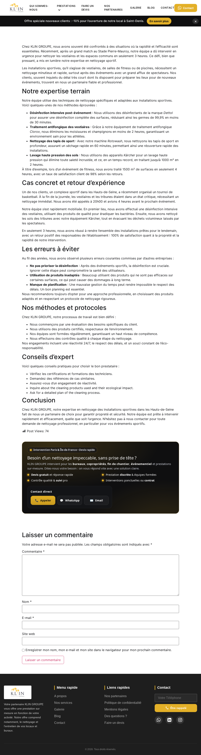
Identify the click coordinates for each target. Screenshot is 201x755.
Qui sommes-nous (38, 7)
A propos (60, 696)
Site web (28, 633)
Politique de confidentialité (122, 702)
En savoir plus (159, 21)
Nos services (63, 702)
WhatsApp (69, 500)
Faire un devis (87, 7)
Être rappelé (178, 708)
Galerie (136, 7)
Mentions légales (116, 709)
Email (96, 500)
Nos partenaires (113, 7)
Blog (151, 7)
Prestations (66, 5)
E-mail (28, 617)
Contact (168, 7)
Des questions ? (115, 716)
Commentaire (33, 551)
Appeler (43, 500)
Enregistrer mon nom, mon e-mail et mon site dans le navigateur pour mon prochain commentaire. (99, 649)
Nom (27, 601)
